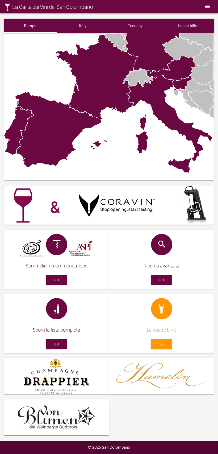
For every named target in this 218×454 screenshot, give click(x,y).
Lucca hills (187, 25)
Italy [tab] (82, 25)
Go (56, 280)
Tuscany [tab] (135, 25)
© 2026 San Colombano (109, 447)
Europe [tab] (30, 25)
